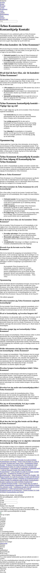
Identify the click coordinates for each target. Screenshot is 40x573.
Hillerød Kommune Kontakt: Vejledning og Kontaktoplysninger (19, 478)
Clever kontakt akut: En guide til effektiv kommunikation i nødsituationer (19, 484)
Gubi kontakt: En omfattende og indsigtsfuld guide (25, 468)
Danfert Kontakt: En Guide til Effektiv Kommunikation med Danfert (19, 491)
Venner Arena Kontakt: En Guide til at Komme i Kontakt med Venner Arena (19, 462)
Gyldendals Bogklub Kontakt (8, 483)
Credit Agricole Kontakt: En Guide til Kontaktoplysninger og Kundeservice (15, 489)
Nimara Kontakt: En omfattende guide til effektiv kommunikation (19, 480)
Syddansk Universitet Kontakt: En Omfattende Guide (21, 465)
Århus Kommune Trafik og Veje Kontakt (24, 475)
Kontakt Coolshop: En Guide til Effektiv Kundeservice (16, 482)
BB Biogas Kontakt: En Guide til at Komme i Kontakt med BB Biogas (19, 476)
